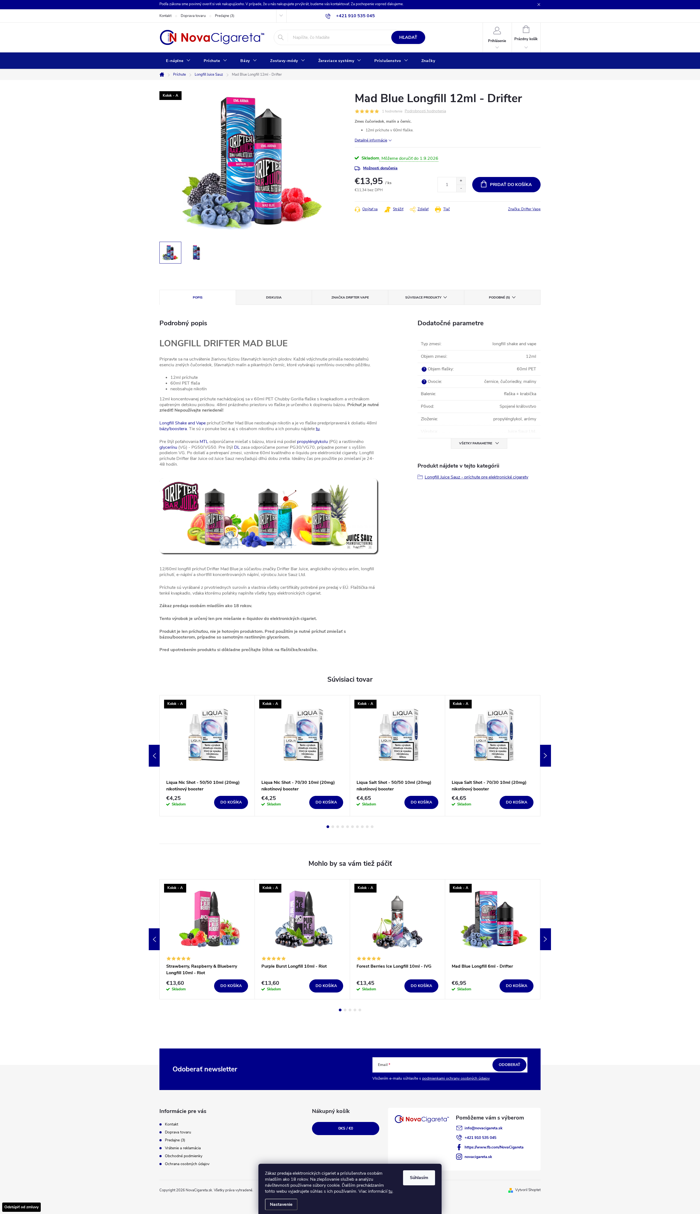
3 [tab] (337, 826)
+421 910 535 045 (480, 1137)
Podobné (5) (499, 297)
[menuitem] (178, 60)
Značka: (524, 209)
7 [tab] (357, 826)
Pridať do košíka (511, 185)
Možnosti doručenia (380, 168)
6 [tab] (352, 826)
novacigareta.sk (478, 1156)
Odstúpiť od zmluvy (21, 1207)
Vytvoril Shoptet (528, 1190)
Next (545, 756)
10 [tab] (372, 826)
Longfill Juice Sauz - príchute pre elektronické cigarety (476, 477)
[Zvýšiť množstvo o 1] (460, 181)
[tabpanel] (207, 755)
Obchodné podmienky (183, 1156)
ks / (345, 1128)
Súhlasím (419, 1178)
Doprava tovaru (193, 15)
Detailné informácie (371, 140)
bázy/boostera (173, 429)
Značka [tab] (350, 297)
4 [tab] (342, 826)
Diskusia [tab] (274, 297)
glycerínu (168, 447)
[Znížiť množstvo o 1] (460, 188)
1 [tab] (327, 826)
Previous (154, 756)
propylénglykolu (312, 442)
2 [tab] (332, 826)
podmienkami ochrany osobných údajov (456, 1078)
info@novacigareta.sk (484, 1128)
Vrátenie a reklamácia (183, 1148)
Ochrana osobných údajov (187, 1163)
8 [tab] (362, 826)
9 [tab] (367, 826)
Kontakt (165, 15)
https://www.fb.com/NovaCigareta (494, 1147)
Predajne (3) (224, 15)
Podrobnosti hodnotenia (425, 111)
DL (237, 447)
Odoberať (509, 1064)
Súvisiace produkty (423, 297)
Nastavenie (281, 1204)
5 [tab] (347, 826)
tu (390, 1191)
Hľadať (408, 37)
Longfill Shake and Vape (182, 423)
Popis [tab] (198, 297)
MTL (204, 442)
